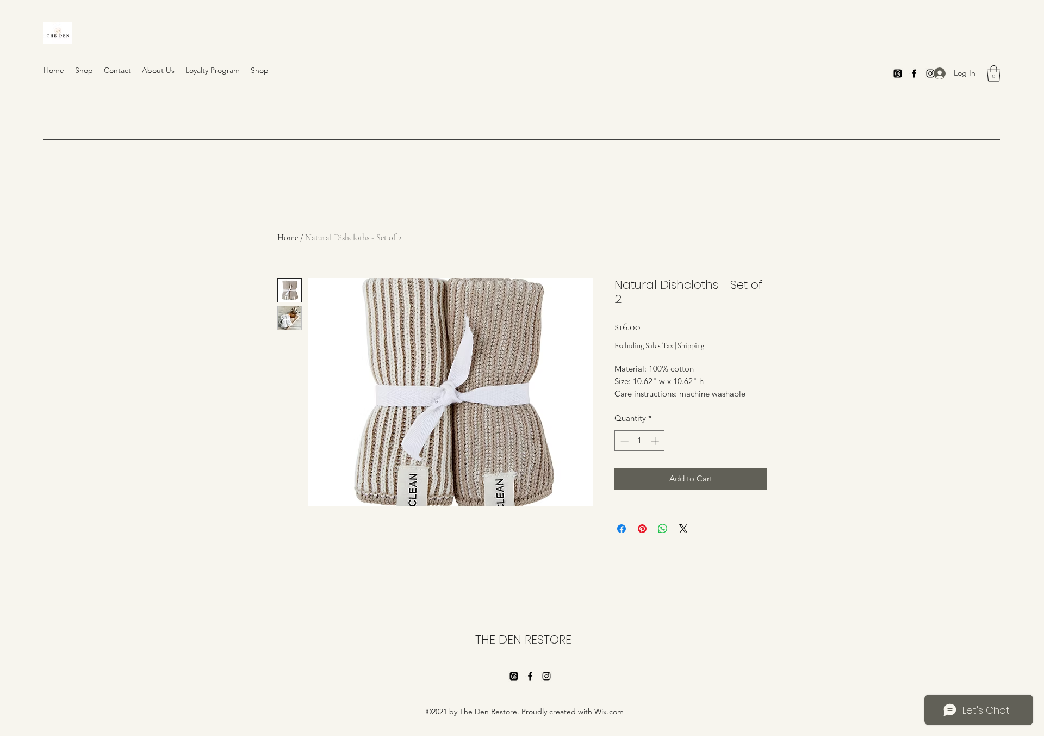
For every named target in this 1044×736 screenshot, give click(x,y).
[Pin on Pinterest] (642, 528)
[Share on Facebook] (621, 528)
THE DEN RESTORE (523, 639)
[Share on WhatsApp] (662, 528)
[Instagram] (546, 676)
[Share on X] (683, 528)
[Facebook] (914, 73)
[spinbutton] (640, 441)
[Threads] (897, 73)
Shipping (691, 345)
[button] (993, 73)
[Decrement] (623, 441)
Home (287, 237)
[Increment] (656, 441)
